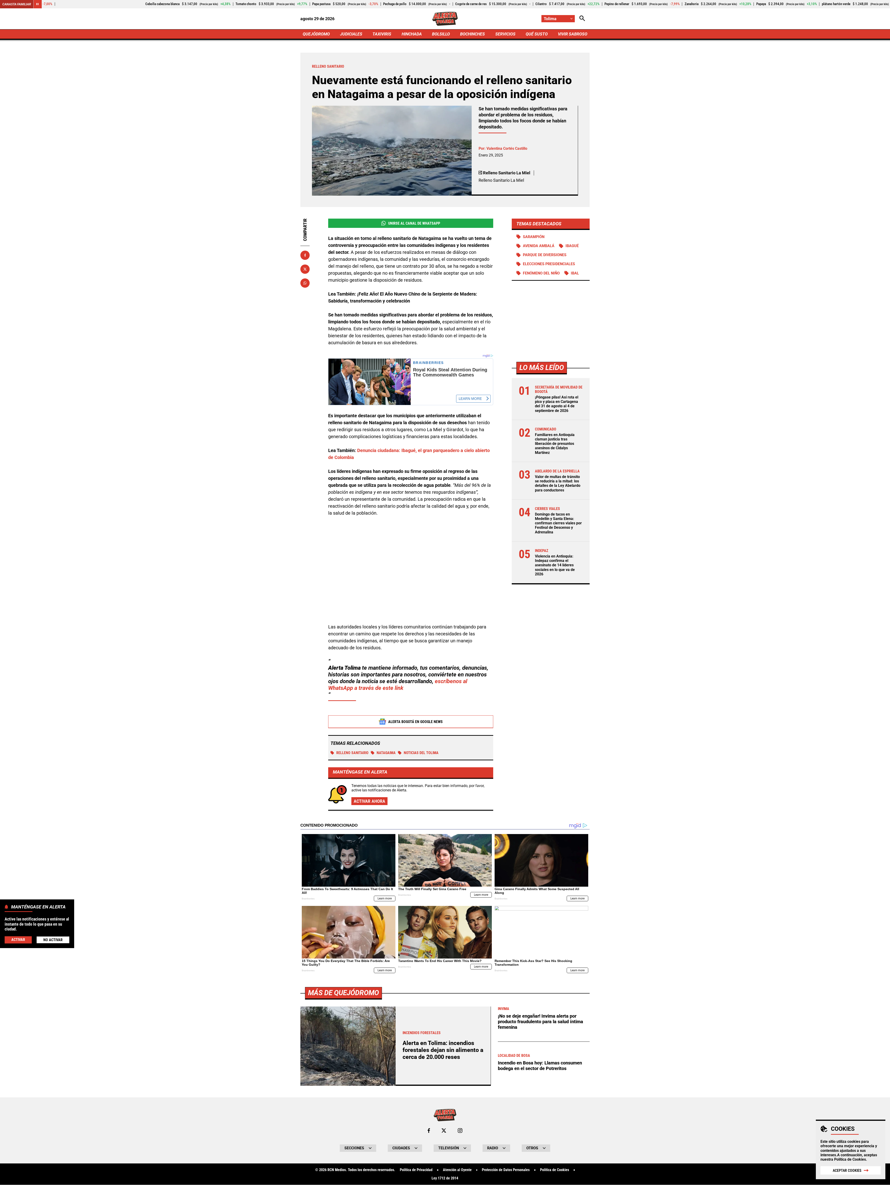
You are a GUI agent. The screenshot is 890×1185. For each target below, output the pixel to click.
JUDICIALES (351, 34)
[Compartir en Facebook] (305, 255)
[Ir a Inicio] (445, 19)
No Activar (53, 940)
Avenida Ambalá (538, 246)
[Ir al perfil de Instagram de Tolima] (460, 1130)
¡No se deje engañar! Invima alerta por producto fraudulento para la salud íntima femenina (540, 1021)
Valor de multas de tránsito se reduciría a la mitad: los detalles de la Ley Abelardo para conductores (557, 484)
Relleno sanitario (352, 753)
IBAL (575, 273)
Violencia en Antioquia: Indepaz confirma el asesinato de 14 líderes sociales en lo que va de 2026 (555, 565)
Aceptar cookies (847, 1170)
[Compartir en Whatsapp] (305, 283)
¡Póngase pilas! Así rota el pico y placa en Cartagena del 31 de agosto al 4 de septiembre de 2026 (556, 404)
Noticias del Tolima (421, 753)
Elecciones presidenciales (549, 264)
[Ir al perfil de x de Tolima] (444, 1130)
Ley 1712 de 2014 (445, 1178)
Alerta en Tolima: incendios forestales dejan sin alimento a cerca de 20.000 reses (443, 1050)
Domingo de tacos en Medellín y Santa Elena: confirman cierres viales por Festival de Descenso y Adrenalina (558, 523)
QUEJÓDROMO (316, 34)
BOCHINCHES (472, 34)
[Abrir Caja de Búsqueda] (582, 18)
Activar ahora (369, 801)
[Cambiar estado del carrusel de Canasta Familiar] (37, 4)
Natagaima (386, 753)
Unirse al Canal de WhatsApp (414, 223)
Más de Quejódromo (343, 993)
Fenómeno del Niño (541, 273)
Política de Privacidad (416, 1170)
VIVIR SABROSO (572, 34)
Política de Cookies (850, 1159)
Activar (18, 939)
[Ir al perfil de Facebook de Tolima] (429, 1130)
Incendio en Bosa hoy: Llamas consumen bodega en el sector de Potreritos (540, 1065)
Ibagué (572, 246)
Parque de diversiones (544, 255)
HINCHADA (412, 34)
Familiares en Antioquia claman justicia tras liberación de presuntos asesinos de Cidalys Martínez (555, 444)
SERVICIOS (505, 34)
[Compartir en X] (305, 269)
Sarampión (533, 237)
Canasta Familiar (16, 4)
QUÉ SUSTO (537, 34)
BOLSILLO (441, 34)
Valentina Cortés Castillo (506, 148)
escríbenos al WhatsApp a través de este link (397, 684)
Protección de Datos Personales (506, 1170)
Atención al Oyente (457, 1170)
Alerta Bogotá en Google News (415, 722)
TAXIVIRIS (381, 34)
